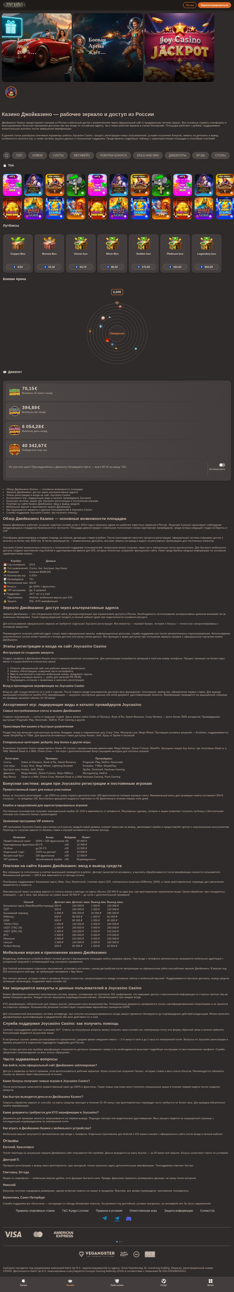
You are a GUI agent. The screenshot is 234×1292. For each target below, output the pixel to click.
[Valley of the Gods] (33, 208)
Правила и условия (109, 1210)
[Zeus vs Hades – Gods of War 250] (76, 208)
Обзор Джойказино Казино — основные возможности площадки (44, 489)
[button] (116, 155)
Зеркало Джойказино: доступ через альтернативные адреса (42, 492)
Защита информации (178, 1210)
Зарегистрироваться (214, 5)
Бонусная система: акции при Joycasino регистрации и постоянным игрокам (52, 500)
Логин (190, 5)
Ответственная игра (143, 1210)
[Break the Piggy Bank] (12, 208)
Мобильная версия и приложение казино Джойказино (38, 506)
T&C (123, 466)
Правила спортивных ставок (35, 1210)
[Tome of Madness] (33, 185)
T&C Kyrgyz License (75, 1210)
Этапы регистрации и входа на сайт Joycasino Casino (38, 495)
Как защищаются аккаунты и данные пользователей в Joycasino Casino (49, 509)
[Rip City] (76, 185)
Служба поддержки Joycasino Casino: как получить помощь (41, 512)
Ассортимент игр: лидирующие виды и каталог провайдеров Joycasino (48, 497)
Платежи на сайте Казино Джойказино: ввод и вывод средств (42, 503)
